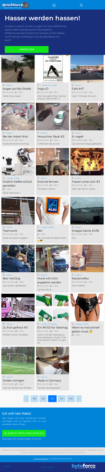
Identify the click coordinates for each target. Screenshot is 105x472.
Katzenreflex (80, 278)
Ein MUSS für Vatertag (52, 327)
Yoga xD (42, 88)
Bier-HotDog (11, 278)
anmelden (26, 49)
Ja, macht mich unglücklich (24, 433)
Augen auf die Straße (17, 88)
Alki (39, 230)
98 (34, 398)
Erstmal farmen (48, 181)
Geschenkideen (41, 458)
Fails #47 (78, 88)
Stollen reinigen (13, 380)
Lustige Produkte (48, 85)
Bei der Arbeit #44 (15, 136)
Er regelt (78, 136)
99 (43, 398)
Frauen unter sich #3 (86, 181)
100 (52, 398)
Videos (9, 85)
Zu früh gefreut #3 (15, 327)
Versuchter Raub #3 (50, 136)
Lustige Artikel (12, 178)
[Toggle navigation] (54, 5)
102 (71, 398)
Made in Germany (49, 380)
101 (61, 398)
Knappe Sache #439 (85, 230)
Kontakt (6, 466)
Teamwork (10, 230)
